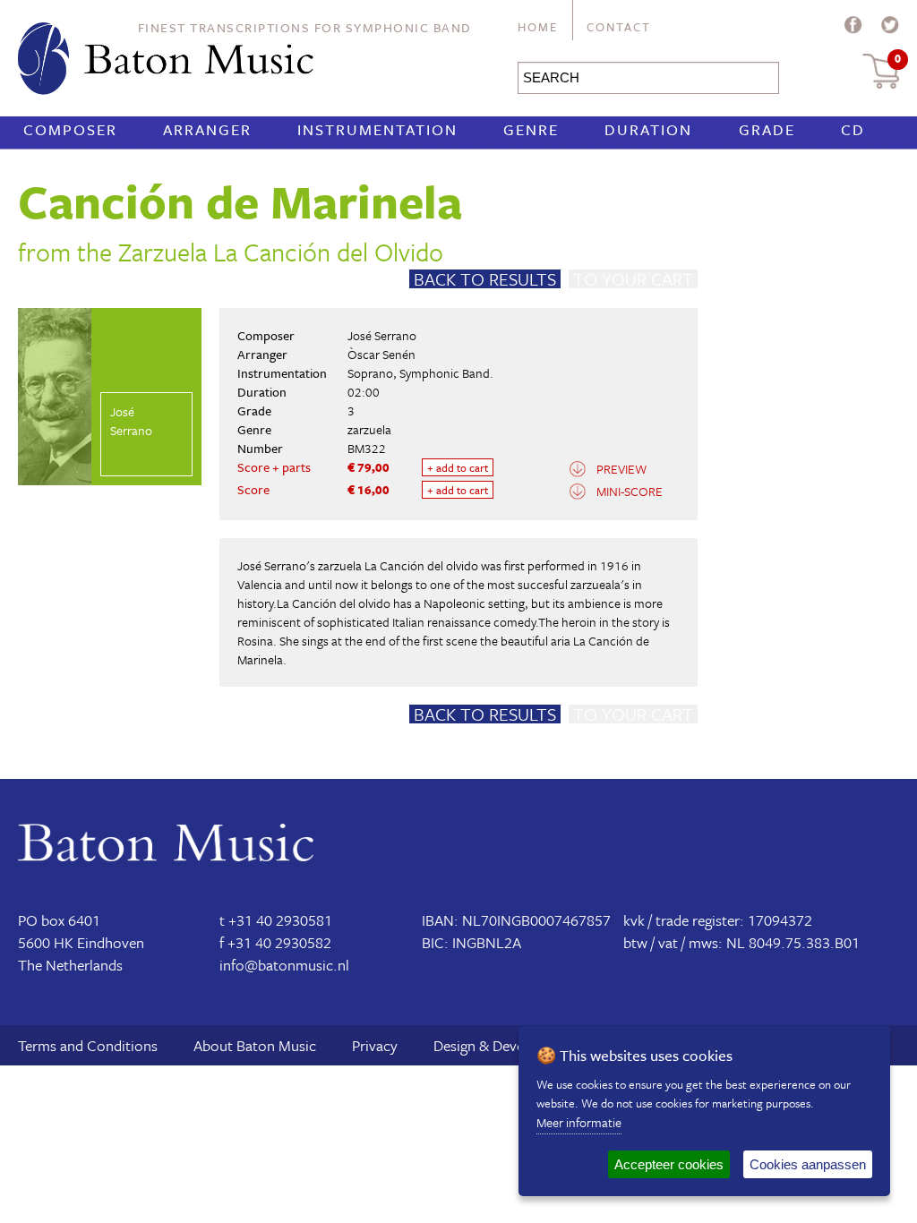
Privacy (375, 1045)
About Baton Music (254, 1045)
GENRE (531, 129)
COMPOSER (70, 129)
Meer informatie (578, 1122)
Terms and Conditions (88, 1045)
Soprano (370, 372)
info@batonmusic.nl (284, 965)
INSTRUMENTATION (377, 129)
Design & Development (505, 1045)
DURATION (648, 129)
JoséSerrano (131, 421)
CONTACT (619, 27)
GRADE (767, 129)
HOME (538, 27)
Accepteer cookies (669, 1164)
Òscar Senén (381, 354)
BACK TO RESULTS (485, 278)
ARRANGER (207, 129)
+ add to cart (457, 467)
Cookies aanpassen (808, 1164)
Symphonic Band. (446, 372)
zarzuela (369, 429)
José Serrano (381, 335)
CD (853, 129)
